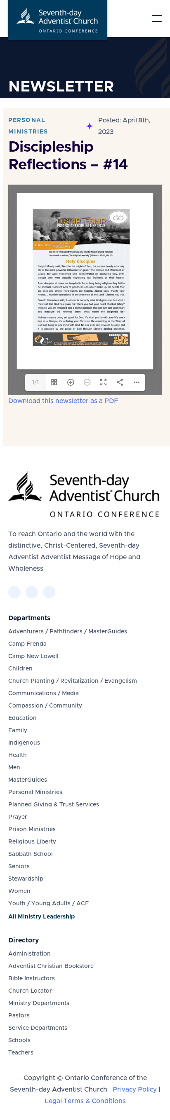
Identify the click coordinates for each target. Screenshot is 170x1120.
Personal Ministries (35, 792)
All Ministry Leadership (41, 917)
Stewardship (25, 879)
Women (19, 891)
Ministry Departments (38, 1003)
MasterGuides (27, 780)
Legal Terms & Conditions (85, 1101)
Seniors (19, 866)
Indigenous (24, 743)
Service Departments (37, 1028)
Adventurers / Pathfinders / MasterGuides (67, 632)
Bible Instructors (31, 979)
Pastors (19, 1016)
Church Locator (30, 991)
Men (14, 768)
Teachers (20, 1053)
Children (20, 669)
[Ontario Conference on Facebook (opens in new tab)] (14, 592)
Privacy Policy (135, 1089)
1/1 (35, 382)
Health (17, 755)
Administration (29, 954)
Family (17, 730)
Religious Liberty (32, 842)
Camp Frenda (27, 644)
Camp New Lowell (33, 656)
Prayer (17, 817)
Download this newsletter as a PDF (63, 401)
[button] (157, 18)
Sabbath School (30, 854)
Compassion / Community (45, 706)
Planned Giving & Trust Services (53, 805)
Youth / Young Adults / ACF (48, 904)
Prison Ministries (32, 829)
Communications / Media (43, 693)
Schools (19, 1040)
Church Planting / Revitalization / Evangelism (72, 681)
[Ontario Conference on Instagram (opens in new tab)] (49, 592)
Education (22, 718)
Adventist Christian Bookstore (51, 966)
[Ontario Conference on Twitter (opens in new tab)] (32, 592)
